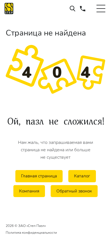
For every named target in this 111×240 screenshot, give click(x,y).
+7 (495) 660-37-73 (82, 8)
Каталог (82, 176)
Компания (29, 191)
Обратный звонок (74, 191)
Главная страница (39, 176)
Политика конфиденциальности (31, 232)
